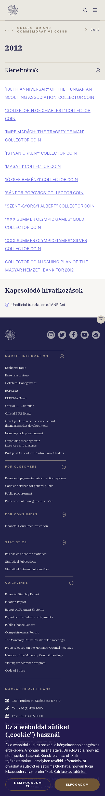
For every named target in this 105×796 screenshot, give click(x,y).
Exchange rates (15, 368)
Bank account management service (29, 501)
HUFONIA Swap (16, 398)
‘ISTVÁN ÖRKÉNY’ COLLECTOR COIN (41, 153)
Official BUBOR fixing (19, 406)
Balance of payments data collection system (35, 478)
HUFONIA (11, 390)
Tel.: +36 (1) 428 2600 (27, 708)
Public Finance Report (20, 625)
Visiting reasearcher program (25, 663)
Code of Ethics (15, 670)
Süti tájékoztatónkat (70, 772)
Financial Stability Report (22, 594)
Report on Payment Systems (24, 609)
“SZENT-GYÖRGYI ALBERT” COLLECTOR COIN (50, 206)
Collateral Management (20, 383)
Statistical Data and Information (27, 569)
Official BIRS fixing (18, 413)
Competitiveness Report (22, 632)
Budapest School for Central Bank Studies (34, 453)
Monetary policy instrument (24, 433)
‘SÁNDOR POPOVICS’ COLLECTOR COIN (44, 192)
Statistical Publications (20, 561)
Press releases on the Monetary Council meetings (39, 647)
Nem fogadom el (28, 784)
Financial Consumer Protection (26, 526)
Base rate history (17, 375)
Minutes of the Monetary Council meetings (34, 655)
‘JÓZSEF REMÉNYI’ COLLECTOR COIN (41, 179)
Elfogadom (77, 784)
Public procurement (18, 493)
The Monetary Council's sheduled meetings (35, 640)
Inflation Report (15, 602)
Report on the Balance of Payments (29, 617)
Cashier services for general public (29, 486)
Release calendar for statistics (26, 554)
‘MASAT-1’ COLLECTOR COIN (33, 166)
